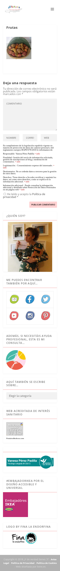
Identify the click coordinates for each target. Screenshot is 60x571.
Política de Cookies (46, 563)
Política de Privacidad (22, 563)
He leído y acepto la (24, 195)
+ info (37, 154)
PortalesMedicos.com (15, 438)
